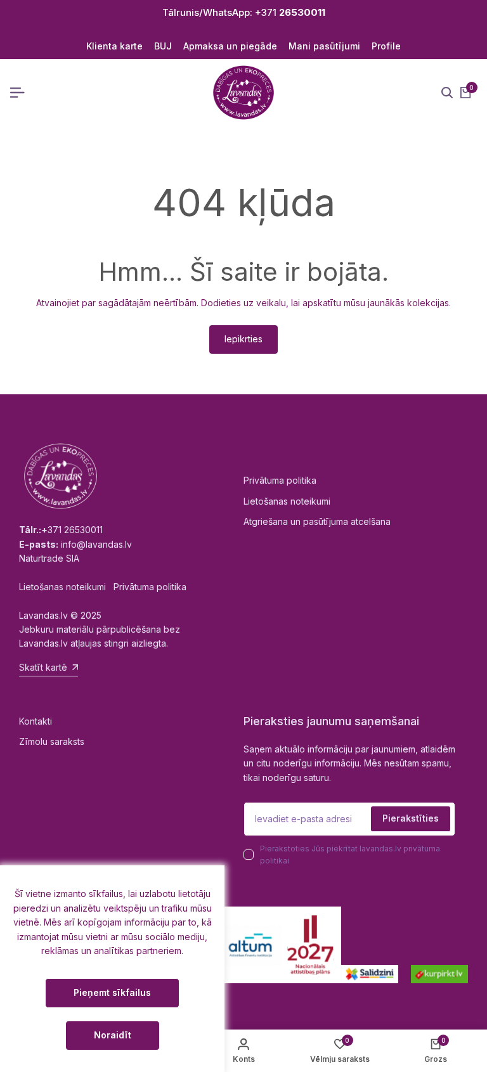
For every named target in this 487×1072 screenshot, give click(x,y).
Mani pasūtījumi (324, 46)
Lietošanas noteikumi (287, 501)
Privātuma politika (280, 480)
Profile (386, 46)
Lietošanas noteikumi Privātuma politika (102, 586)
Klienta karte (114, 46)
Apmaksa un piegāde (230, 46)
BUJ (163, 46)
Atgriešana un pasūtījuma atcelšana (317, 521)
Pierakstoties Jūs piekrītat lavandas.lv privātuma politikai (350, 854)
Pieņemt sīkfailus (112, 992)
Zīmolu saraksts (51, 741)
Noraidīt (112, 1035)
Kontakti (35, 721)
